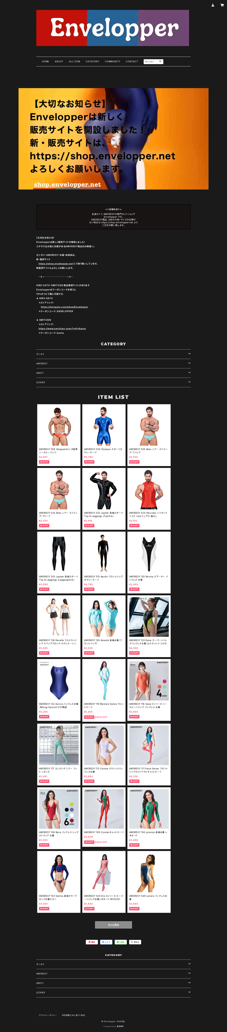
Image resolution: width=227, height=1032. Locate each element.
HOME (45, 61)
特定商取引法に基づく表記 (73, 1015)
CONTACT (132, 61)
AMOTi (40, 373)
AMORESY (42, 363)
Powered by (110, 1026)
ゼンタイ (40, 354)
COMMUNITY (112, 61)
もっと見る (113, 924)
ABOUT (59, 61)
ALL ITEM (74, 61)
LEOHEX (40, 382)
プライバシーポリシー (48, 1015)
